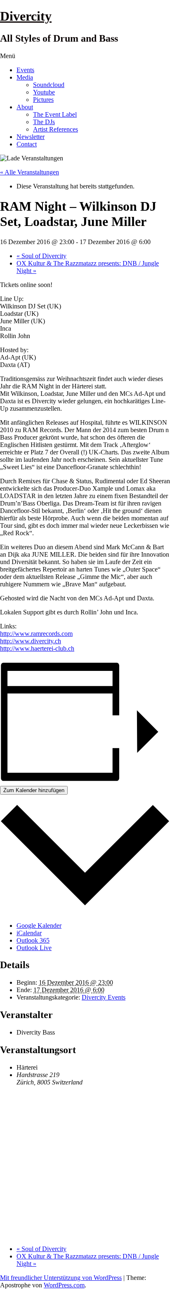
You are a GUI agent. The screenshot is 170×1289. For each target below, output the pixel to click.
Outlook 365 (33, 940)
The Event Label (55, 114)
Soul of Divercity (41, 255)
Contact (27, 144)
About (25, 107)
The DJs (44, 121)
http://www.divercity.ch (30, 640)
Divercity (26, 16)
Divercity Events (103, 997)
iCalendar (29, 932)
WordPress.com (64, 1285)
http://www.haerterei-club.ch (37, 648)
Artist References (55, 129)
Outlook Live (34, 947)
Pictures (43, 99)
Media (25, 77)
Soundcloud (48, 84)
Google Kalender (39, 925)
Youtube (44, 92)
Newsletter (31, 136)
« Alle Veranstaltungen (29, 172)
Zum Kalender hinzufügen (33, 790)
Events (25, 69)
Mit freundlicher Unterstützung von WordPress (61, 1277)
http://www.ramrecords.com (36, 633)
